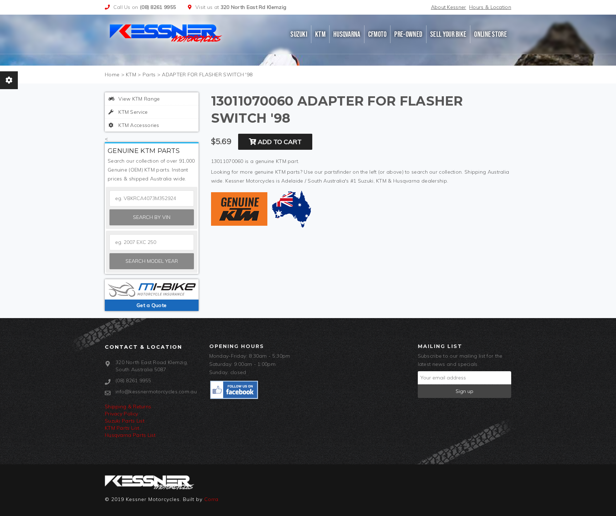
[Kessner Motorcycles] (166, 32)
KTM (320, 34)
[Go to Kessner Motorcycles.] (112, 74)
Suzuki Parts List (124, 421)
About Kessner (448, 7)
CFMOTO (377, 34)
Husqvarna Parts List (130, 435)
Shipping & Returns (128, 406)
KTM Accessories (138, 125)
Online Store (490, 34)
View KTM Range (138, 99)
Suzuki (299, 34)
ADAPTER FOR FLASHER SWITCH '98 (207, 74)
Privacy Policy (121, 413)
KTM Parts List (122, 428)
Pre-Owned (408, 34)
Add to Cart (279, 142)
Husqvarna (346, 34)
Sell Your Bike (448, 34)
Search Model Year (151, 261)
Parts (149, 74)
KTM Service (132, 112)
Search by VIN (151, 217)
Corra (211, 499)
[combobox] (151, 242)
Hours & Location (490, 7)
